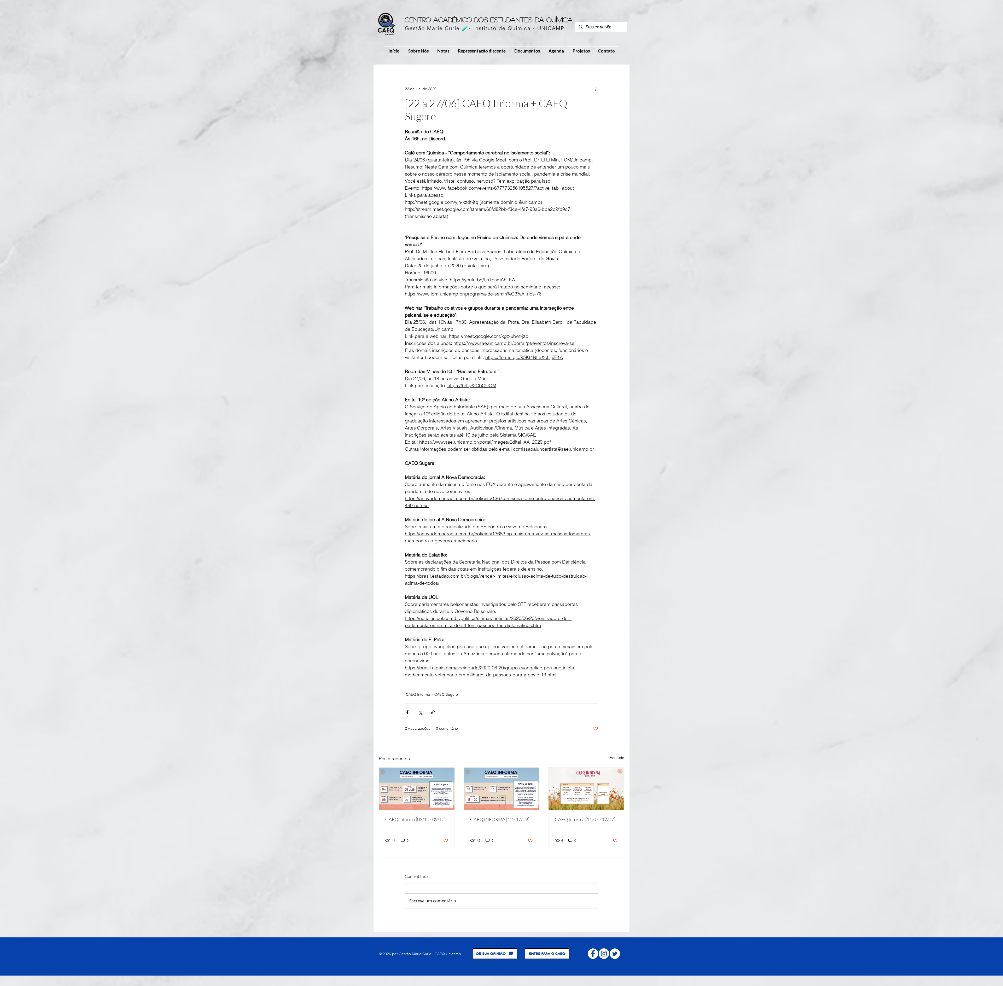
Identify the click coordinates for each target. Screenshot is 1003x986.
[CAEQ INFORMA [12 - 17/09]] (501, 789)
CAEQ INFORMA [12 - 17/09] (499, 819)
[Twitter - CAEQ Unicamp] (615, 953)
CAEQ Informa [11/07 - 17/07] (585, 819)
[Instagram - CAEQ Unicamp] (604, 953)
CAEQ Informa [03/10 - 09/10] (415, 819)
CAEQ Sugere (446, 694)
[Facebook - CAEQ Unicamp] (593, 953)
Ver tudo (617, 757)
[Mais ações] (595, 89)
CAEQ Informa (418, 694)
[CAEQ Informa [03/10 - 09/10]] (416, 789)
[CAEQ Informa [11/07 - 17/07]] (586, 789)
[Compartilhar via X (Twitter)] (420, 712)
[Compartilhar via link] (432, 712)
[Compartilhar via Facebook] (407, 712)
